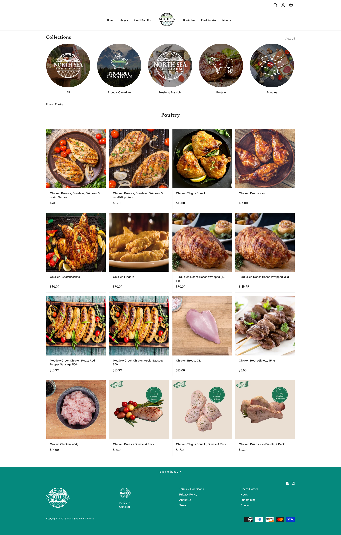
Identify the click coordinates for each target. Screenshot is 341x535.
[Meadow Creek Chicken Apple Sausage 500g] (139, 325)
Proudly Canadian (119, 92)
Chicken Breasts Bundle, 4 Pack (133, 444)
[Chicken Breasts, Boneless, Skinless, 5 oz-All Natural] (76, 158)
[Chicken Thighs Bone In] (202, 158)
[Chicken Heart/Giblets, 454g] (265, 325)
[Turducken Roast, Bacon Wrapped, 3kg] (265, 242)
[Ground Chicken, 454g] (76, 409)
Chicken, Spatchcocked (65, 276)
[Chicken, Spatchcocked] (76, 242)
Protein (221, 92)
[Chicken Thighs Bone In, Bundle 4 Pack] (202, 409)
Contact (245, 505)
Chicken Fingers (123, 276)
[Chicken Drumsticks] (265, 158)
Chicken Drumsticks (252, 193)
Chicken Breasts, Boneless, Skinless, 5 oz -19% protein (138, 195)
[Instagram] (293, 483)
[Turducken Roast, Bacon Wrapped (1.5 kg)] (202, 242)
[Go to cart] (291, 5)
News (244, 494)
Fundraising (248, 499)
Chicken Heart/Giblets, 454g (257, 360)
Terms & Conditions (191, 489)
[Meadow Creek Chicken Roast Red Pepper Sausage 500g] (76, 325)
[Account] (283, 5)
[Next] (328, 65)
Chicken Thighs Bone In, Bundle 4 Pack (201, 444)
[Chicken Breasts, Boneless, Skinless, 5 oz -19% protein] (139, 158)
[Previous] (12, 65)
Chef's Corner (249, 489)
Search (183, 505)
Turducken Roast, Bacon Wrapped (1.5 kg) (200, 278)
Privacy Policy (188, 494)
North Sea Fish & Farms (80, 518)
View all (290, 38)
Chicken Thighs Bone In (191, 193)
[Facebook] (287, 483)
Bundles (272, 92)
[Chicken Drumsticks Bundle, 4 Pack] (265, 409)
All (68, 92)
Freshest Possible (170, 92)
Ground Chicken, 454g (64, 444)
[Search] (275, 5)
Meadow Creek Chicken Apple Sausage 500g (138, 362)
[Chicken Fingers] (139, 242)
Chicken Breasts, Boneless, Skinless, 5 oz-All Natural (75, 195)
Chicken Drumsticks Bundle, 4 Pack (262, 444)
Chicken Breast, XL (188, 360)
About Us (185, 499)
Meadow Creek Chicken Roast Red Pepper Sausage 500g (72, 362)
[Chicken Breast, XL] (202, 325)
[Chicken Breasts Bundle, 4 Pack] (139, 409)
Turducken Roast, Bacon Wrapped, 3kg (264, 276)
